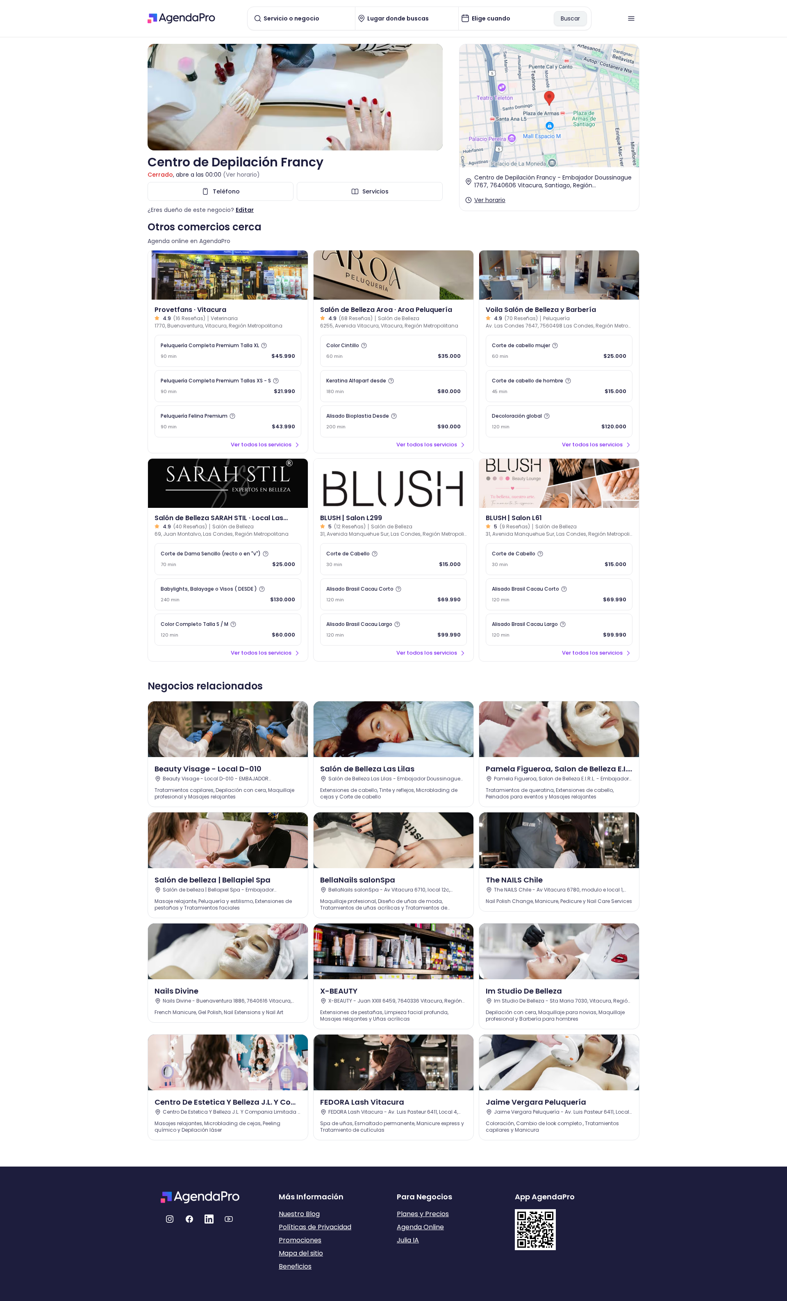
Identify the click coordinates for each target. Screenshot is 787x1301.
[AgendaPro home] (181, 18)
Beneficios (295, 1266)
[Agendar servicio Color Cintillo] (393, 350)
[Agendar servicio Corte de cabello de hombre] (559, 386)
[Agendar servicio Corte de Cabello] (393, 559)
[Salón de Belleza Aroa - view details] (393, 275)
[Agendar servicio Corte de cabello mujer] (559, 350)
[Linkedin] (209, 1219)
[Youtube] (229, 1219)
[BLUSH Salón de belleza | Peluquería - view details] (393, 483)
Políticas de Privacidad (315, 1227)
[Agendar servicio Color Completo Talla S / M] (228, 629)
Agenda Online (420, 1227)
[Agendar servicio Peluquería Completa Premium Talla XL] (228, 350)
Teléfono (226, 191)
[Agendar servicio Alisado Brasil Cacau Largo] (393, 629)
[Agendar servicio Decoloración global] (559, 421)
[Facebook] (189, 1219)
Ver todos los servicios (261, 444)
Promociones (300, 1240)
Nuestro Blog (299, 1214)
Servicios (375, 191)
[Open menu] (631, 18)
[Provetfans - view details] (228, 275)
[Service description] (264, 345)
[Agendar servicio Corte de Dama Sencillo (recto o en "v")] (228, 559)
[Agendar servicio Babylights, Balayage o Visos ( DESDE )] (228, 594)
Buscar (570, 18)
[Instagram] (170, 1219)
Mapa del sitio (301, 1253)
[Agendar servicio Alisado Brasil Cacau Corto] (393, 594)
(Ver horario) (241, 175)
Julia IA (408, 1240)
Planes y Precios (423, 1214)
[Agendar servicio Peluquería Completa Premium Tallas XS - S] (228, 386)
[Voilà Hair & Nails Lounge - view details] (559, 275)
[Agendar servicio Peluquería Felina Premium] (228, 421)
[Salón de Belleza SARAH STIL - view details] (228, 483)
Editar (245, 210)
